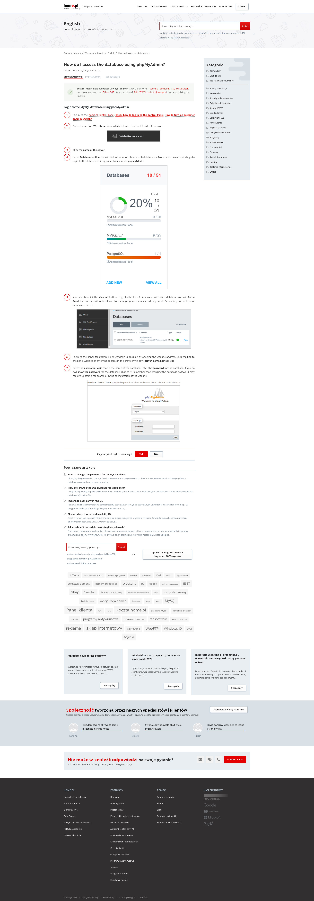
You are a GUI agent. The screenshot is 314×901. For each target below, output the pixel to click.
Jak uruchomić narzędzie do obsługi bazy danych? (96, 527)
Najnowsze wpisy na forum (228, 709)
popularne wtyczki (159, 611)
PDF (100, 610)
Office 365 (108, 92)
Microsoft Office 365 (120, 822)
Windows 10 (173, 628)
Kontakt (242, 6)
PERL (109, 611)
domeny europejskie (106, 583)
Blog (159, 809)
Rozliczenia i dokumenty (222, 80)
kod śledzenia (88, 601)
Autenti (133, 575)
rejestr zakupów (179, 619)
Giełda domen (216, 112)
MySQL (170, 600)
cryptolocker (182, 575)
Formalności (216, 147)
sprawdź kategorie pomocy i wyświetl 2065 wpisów (167, 554)
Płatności (196, 6)
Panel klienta (79, 610)
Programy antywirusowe (122, 860)
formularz (90, 592)
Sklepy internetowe (119, 873)
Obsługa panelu (159, 6)
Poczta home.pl (131, 609)
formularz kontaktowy (111, 592)
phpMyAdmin (92, 76)
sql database (113, 76)
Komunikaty (225, 6)
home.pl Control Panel (101, 114)
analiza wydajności (116, 575)
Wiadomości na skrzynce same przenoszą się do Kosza (100, 726)
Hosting (213, 161)
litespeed (136, 601)
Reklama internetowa (220, 166)
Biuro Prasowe (71, 809)
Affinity (74, 575)
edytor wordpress (170, 584)
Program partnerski (166, 816)
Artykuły (142, 6)
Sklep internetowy (218, 157)
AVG (158, 575)
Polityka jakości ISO (73, 828)
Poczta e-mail (216, 142)
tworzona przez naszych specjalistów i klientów (126, 710)
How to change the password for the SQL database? (97, 474)
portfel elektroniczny (182, 611)
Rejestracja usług (218, 127)
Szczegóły (109, 685)
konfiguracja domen (113, 601)
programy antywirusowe (101, 619)
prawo (74, 619)
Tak (141, 454)
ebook (153, 583)
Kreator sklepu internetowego (125, 816)
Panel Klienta (216, 122)
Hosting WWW (117, 803)
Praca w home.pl (72, 803)
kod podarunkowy (175, 592)
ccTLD (169, 575)
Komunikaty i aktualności (169, 822)
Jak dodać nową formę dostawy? (87, 655)
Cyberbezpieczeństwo (220, 103)
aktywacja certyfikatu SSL (197, 33)
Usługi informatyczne (220, 132)
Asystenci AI (215, 93)
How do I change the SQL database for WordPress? (96, 487)
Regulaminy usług (119, 879)
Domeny (214, 152)
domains (164, 88)
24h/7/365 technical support (150, 92)
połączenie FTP (238, 33)
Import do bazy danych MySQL (85, 500)
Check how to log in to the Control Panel (139, 114)
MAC (158, 601)
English (213, 171)
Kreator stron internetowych (124, 841)
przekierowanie (134, 619)
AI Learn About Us (72, 835)
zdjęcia (129, 637)
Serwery (114, 867)
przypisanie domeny (220, 33)
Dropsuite (129, 583)
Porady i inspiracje (218, 88)
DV (142, 583)
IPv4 (156, 592)
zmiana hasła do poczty (171, 33)
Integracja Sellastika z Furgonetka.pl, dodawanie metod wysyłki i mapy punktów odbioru (220, 658)
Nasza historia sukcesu (75, 796)
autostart (146, 575)
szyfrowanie (133, 628)
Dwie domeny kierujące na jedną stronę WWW (225, 726)
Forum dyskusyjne (166, 796)
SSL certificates (179, 88)
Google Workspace (119, 854)
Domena (114, 796)
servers (154, 88)
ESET (186, 583)
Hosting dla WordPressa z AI (138, 592)
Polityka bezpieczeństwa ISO (77, 822)
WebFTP (152, 628)
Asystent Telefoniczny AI (122, 828)
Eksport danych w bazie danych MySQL (90, 514)
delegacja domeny (79, 583)
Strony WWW (216, 107)
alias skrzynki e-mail (93, 575)
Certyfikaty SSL (217, 117)
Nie (156, 454)
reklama (73, 628)
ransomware (158, 619)
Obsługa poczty (179, 6)
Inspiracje (210, 6)
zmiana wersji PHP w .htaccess (174, 37)
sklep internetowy (104, 628)
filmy (74, 592)
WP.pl (189, 629)
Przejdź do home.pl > (93, 6)
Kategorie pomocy (90, 897)
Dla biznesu (215, 75)
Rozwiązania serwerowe (221, 98)
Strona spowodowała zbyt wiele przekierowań (163, 726)
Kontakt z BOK (235, 759)
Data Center (69, 816)
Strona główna (70, 897)
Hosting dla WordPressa (121, 835)
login (148, 601)
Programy (214, 137)
